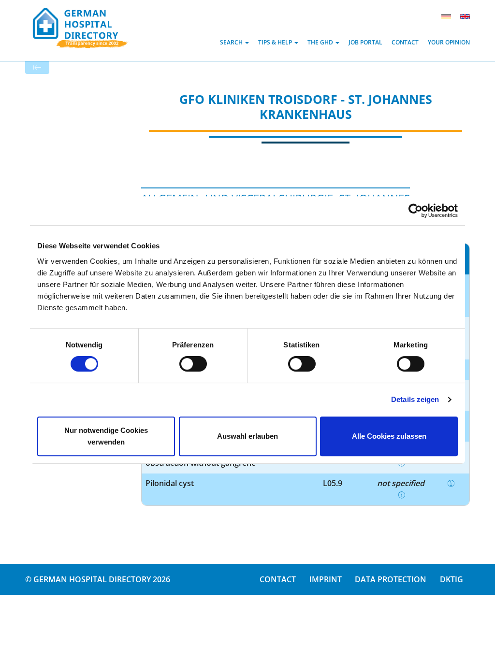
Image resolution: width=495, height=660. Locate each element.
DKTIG (451, 579)
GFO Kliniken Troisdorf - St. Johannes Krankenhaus (305, 106)
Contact (278, 579)
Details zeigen (415, 399)
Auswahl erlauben (247, 436)
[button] (234, 42)
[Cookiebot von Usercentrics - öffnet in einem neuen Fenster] (415, 210)
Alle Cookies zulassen (389, 436)
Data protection (390, 579)
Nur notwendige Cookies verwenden (106, 436)
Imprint (325, 579)
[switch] (193, 364)
